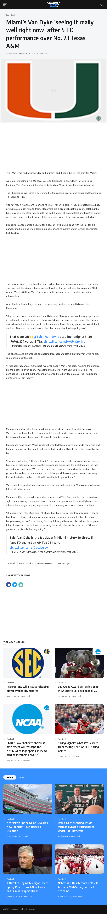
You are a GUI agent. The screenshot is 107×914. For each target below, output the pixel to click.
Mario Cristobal (26, 563)
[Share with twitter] (14, 584)
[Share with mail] (20, 584)
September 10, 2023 (73, 345)
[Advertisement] (53, 147)
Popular (22, 777)
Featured (10, 777)
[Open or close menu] (5, 4)
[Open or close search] (102, 4)
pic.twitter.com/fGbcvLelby (28, 547)
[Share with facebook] (8, 584)
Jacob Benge (11, 53)
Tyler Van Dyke (63, 563)
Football (10, 15)
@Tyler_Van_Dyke (46, 336)
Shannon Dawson (44, 563)
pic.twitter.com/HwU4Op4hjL (64, 341)
